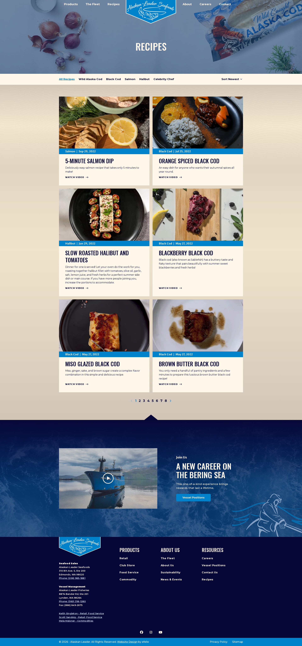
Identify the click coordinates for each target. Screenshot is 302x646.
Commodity (128, 579)
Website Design (127, 641)
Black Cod (113, 79)
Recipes (114, 4)
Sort (224, 79)
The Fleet (93, 4)
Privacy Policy (218, 641)
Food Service (129, 572)
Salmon (130, 79)
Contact (225, 4)
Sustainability (171, 572)
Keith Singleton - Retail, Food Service (81, 613)
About (187, 4)
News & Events (171, 579)
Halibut (144, 79)
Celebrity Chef (164, 79)
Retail (124, 558)
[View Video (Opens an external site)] (108, 478)
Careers (205, 4)
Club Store (127, 565)
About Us (170, 550)
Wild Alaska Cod (90, 79)
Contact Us (210, 572)
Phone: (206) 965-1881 (72, 578)
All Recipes (67, 79)
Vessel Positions (193, 497)
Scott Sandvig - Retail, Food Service (80, 617)
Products (71, 4)
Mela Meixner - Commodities (76, 620)
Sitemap (237, 641)
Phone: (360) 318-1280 (72, 601)
